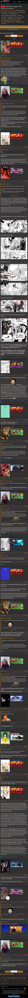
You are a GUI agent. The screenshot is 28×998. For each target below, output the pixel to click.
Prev (8, 35)
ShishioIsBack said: (6, 58)
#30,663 (25, 147)
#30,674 (25, 708)
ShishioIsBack (14, 87)
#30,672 (25, 615)
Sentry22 (12, 41)
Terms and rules (10, 988)
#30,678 (25, 874)
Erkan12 (12, 167)
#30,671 (25, 582)
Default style (4, 986)
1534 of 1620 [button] (14, 35)
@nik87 (2, 458)
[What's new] (23, 1)
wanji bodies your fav (11, 18)
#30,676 (25, 774)
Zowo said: (4, 921)
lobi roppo (20, 15)
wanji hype (19, 18)
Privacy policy (17, 988)
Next (20, 35)
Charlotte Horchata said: (7, 638)
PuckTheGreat (14, 361)
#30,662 (25, 100)
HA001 (12, 427)
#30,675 (25, 746)
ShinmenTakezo (14, 539)
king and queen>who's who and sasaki (8, 15)
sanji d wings (10, 17)
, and (11, 357)
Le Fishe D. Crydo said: (6, 481)
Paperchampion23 (15, 888)
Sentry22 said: (5, 509)
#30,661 (25, 55)
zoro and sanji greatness (6, 20)
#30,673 (25, 671)
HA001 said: (4, 149)
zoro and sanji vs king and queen (7, 22)
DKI (11, 695)
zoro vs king (3, 23)
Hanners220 (13, 568)
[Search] (26, 1)
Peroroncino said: (5, 957)
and (6, 460)
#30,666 (25, 419)
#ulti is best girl (4, 12)
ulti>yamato (3, 18)
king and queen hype (13, 13)
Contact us (3, 988)
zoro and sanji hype (16, 20)
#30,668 (25, 478)
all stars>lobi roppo (21, 12)
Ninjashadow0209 (15, 464)
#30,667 (25, 441)
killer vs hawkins (4, 13)
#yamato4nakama (12, 12)
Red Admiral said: (5, 184)
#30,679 (25, 901)
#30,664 (25, 181)
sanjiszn (22, 17)
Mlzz (11, 406)
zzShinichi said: (5, 711)
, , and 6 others (10, 857)
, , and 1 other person (12, 401)
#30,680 (25, 955)
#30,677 (25, 800)
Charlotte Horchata (15, 133)
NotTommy (13, 787)
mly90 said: (4, 555)
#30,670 (25, 552)
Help (22, 988)
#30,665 (25, 375)
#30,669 (25, 506)
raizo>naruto (3, 17)
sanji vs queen (17, 17)
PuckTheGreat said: (6, 618)
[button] (1, 1)
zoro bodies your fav (19, 22)
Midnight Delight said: (6, 103)
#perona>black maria (20, 10)
